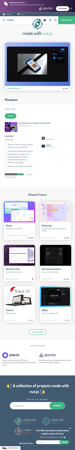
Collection (8, 14)
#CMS (56, 320)
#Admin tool (45, 320)
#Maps (13, 320)
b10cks (45, 310)
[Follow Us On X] (50, 20)
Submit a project (66, 20)
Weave (9, 225)
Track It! (9, 310)
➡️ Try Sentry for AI (25, 126)
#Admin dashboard (17, 235)
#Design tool (16, 88)
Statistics (30, 174)
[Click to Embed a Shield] (14, 174)
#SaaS (49, 238)
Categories (10, 20)
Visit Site (10, 116)
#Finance (50, 279)
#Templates (25, 235)
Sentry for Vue (13, 269)
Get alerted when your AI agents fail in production (34, 123)
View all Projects (37, 332)
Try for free (63, 9)
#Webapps (10, 88)
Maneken (11, 99)
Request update (11, 177)
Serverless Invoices (51, 269)
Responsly (47, 225)
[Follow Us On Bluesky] (44, 20)
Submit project (23, 443)
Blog (22, 14)
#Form (53, 238)
